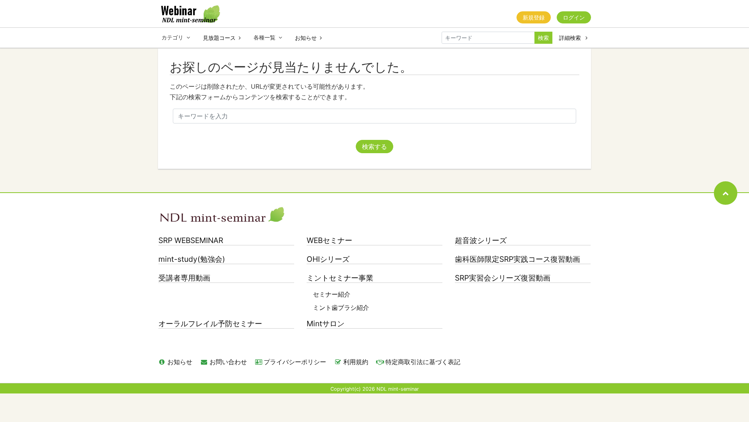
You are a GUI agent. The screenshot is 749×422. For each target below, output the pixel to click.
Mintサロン (325, 323)
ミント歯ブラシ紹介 (341, 307)
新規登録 (534, 17)
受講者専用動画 (184, 278)
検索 (543, 37)
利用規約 (355, 362)
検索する (374, 146)
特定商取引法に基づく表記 (422, 362)
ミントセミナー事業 (340, 278)
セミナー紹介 (331, 294)
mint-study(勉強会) (191, 259)
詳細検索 (570, 37)
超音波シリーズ (481, 240)
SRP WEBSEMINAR (190, 240)
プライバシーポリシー (295, 362)
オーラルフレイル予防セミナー (210, 323)
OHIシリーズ (328, 259)
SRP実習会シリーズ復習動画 (502, 278)
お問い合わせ (228, 362)
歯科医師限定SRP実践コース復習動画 (517, 259)
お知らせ (306, 37)
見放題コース (219, 37)
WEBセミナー (329, 240)
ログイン (574, 17)
